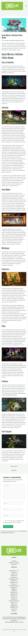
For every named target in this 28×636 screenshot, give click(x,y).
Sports (13, 604)
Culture (12, 574)
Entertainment (12, 579)
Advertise (14, 561)
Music (12, 597)
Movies (12, 595)
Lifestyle (12, 592)
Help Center (14, 564)
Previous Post (14, 466)
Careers (13, 572)
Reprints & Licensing (14, 562)
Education (13, 577)
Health (13, 590)
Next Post (13, 470)
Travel (13, 609)
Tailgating (12, 605)
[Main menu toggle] (25, 5)
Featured (12, 40)
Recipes (13, 602)
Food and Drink (12, 585)
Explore (13, 580)
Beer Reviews (12, 570)
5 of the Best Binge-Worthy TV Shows (14, 622)
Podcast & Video (13, 600)
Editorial (13, 575)
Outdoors (13, 599)
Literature (12, 594)
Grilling (13, 589)
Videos (13, 610)
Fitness (13, 584)
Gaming (17, 40)
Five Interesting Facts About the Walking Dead (14, 617)
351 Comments (5, 40)
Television (12, 607)
